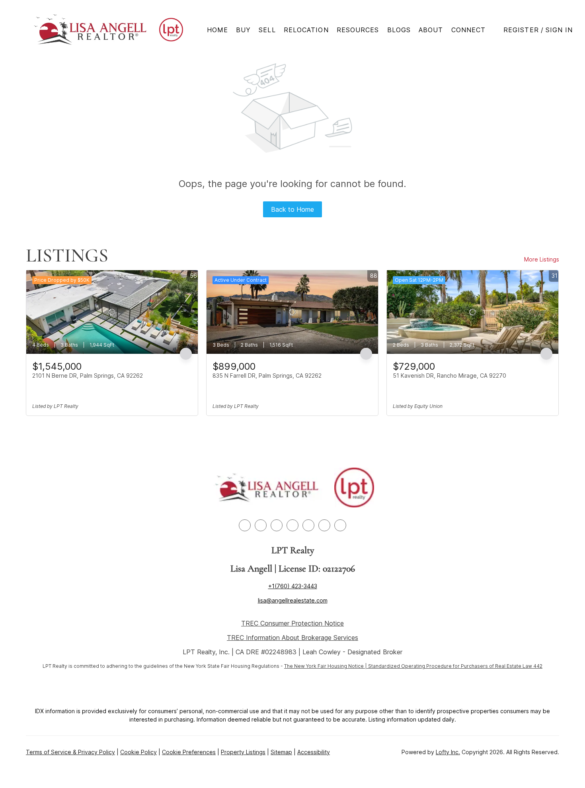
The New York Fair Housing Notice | (326, 666)
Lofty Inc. (448, 752)
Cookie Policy (138, 752)
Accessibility (313, 752)
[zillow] (277, 525)
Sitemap (281, 752)
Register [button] (521, 30)
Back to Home (292, 209)
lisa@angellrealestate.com (293, 600)
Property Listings (243, 752)
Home (217, 30)
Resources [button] (358, 30)
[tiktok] (324, 525)
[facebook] (245, 525)
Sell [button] (267, 30)
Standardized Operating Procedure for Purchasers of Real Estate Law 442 (455, 666)
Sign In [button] (559, 30)
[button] (90, 29)
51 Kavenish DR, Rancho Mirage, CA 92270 (449, 375)
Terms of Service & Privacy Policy (70, 752)
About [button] (431, 30)
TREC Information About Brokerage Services (292, 638)
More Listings (541, 259)
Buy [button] (243, 30)
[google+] (340, 525)
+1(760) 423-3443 (292, 586)
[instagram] (292, 525)
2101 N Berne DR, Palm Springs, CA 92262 (87, 375)
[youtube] (308, 525)
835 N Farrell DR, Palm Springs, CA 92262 (267, 375)
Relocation (306, 30)
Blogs (399, 30)
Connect (468, 30)
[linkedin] (261, 525)
